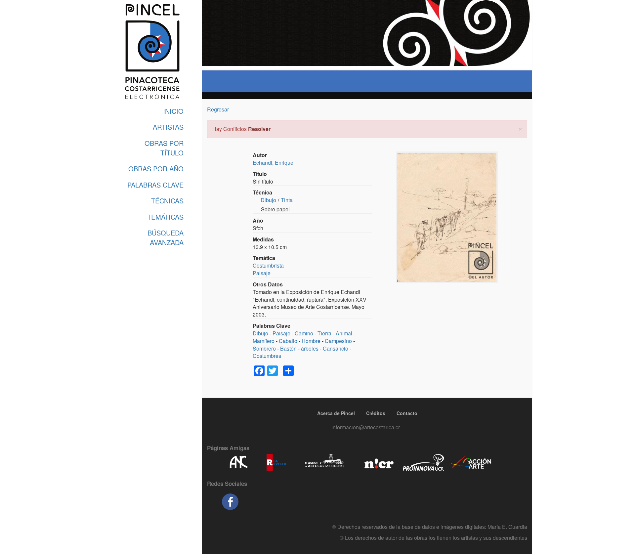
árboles (309, 348)
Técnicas (167, 200)
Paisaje (262, 273)
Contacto (407, 413)
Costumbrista (268, 265)
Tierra (324, 333)
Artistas (168, 127)
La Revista (276, 462)
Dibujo (268, 200)
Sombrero (264, 348)
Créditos (375, 413)
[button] (520, 128)
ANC (238, 462)
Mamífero (264, 341)
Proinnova (423, 462)
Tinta (287, 200)
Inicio (173, 111)
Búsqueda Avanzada (166, 237)
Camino (304, 333)
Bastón (288, 348)
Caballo (288, 341)
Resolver (259, 129)
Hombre (311, 341)
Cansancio (335, 348)
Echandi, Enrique (273, 162)
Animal (344, 333)
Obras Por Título (164, 147)
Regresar (218, 109)
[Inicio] (152, 51)
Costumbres (267, 356)
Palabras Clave (155, 185)
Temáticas (165, 217)
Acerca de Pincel (336, 413)
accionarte (471, 462)
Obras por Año (156, 168)
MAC (325, 462)
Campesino (338, 341)
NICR (378, 462)
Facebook (230, 501)
